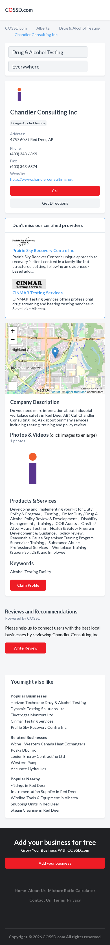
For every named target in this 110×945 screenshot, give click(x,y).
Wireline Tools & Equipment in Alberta (44, 797)
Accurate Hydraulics (28, 768)
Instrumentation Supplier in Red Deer (44, 791)
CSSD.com (19, 10)
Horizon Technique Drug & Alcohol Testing (48, 702)
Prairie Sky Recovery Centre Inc (39, 727)
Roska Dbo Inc (23, 750)
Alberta (43, 28)
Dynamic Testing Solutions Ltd (38, 708)
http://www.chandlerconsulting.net (41, 179)
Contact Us (40, 900)
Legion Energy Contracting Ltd (38, 756)
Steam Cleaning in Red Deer (35, 810)
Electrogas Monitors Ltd (32, 714)
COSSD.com (16, 28)
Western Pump (24, 762)
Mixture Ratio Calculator (71, 890)
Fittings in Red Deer (28, 785)
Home (20, 890)
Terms (59, 900)
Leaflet (55, 391)
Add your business (55, 863)
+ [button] (13, 330)
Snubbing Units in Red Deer (35, 804)
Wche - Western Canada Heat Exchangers (48, 743)
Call (55, 190)
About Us (37, 890)
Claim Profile (28, 585)
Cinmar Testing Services (32, 721)
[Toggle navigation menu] (102, 10)
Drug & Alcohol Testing (79, 28)
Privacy (74, 900)
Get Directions (55, 203)
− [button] (13, 339)
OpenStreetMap (75, 391)
